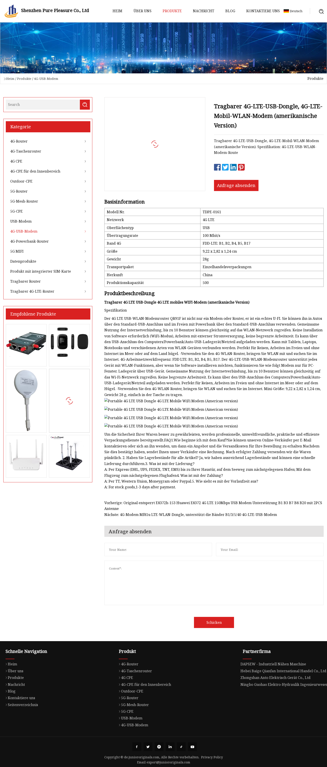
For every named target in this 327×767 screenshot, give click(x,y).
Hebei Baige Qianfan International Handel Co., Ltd (283, 670)
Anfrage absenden (236, 185)
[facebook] (136, 746)
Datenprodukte (23, 261)
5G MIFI (17, 251)
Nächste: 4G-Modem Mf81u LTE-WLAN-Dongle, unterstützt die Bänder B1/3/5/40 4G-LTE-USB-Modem (190, 514)
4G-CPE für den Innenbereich (35, 171)
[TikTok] (181, 746)
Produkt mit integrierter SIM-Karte (40, 271)
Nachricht (203, 10)
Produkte (172, 10)
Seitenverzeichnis (23, 704)
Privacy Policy (212, 757)
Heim (117, 10)
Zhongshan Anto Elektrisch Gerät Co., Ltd (275, 677)
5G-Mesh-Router (24, 201)
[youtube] (192, 746)
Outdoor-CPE (21, 181)
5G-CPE (16, 211)
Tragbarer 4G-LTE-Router (32, 291)
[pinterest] (159, 746)
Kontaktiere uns (263, 10)
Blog (230, 10)
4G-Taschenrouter (25, 151)
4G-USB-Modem (46, 78)
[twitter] (147, 746)
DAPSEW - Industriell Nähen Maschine (273, 664)
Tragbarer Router (25, 281)
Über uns (142, 10)
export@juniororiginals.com (168, 762)
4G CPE (16, 161)
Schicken (214, 622)
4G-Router (19, 141)
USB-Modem (21, 221)
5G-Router (19, 191)
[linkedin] (170, 746)
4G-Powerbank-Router (29, 241)
